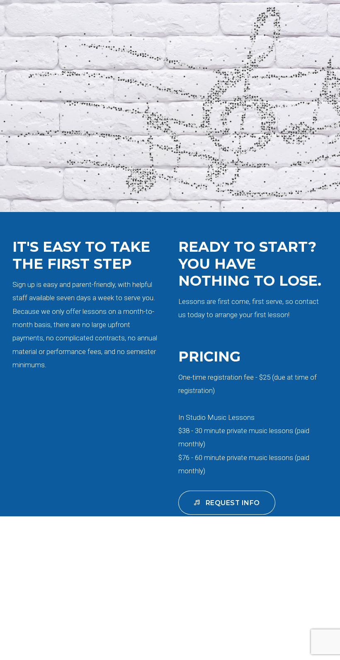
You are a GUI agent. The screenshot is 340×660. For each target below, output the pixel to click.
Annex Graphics (282, 634)
